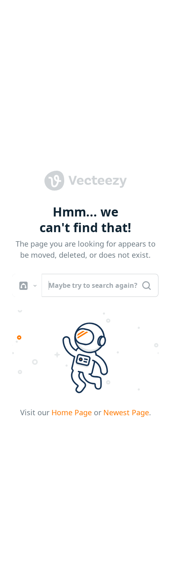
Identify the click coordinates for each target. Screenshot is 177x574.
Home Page (71, 412)
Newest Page (126, 412)
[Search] (146, 285)
